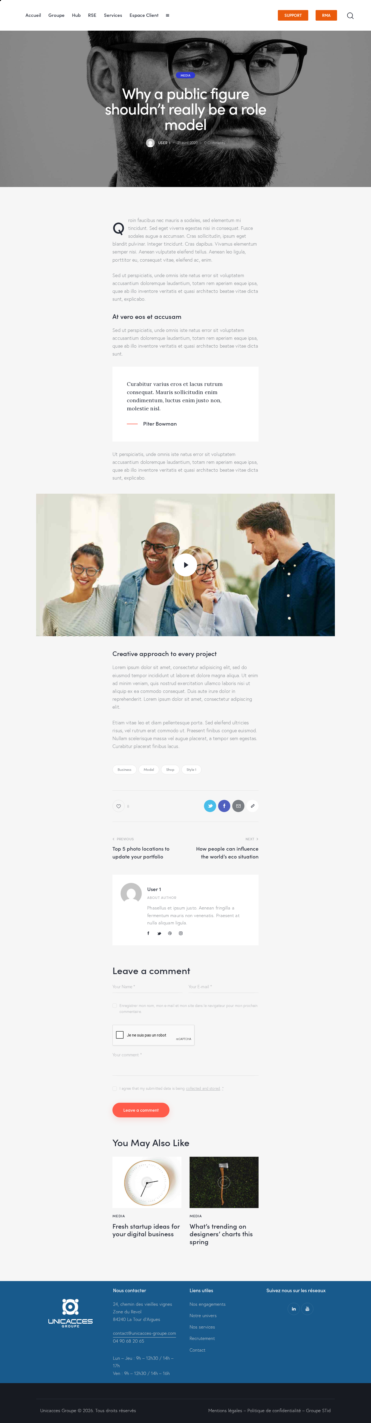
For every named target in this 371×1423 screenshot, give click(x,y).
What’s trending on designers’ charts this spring (221, 1233)
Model (149, 769)
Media (186, 75)
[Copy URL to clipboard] (252, 806)
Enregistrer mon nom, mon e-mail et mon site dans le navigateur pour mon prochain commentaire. (189, 1008)
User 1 (154, 888)
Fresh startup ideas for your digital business (146, 1230)
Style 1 (192, 769)
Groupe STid (318, 1410)
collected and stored (203, 1088)
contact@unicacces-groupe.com (144, 1333)
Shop (170, 769)
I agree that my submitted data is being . (172, 1088)
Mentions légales (225, 1410)
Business (124, 769)
